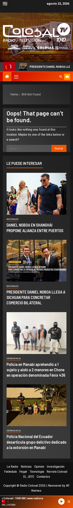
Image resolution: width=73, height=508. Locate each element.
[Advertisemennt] (36, 48)
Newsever (54, 485)
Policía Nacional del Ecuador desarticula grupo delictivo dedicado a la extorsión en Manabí (36, 442)
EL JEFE (28, 476)
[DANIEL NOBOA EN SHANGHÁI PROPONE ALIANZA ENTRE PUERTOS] (36, 194)
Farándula (10, 471)
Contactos (43, 476)
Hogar (23, 471)
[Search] (60, 76)
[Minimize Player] (69, 501)
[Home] (7, 76)
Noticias (26, 466)
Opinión (39, 466)
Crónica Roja (14, 359)
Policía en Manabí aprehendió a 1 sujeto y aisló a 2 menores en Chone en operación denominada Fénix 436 (36, 370)
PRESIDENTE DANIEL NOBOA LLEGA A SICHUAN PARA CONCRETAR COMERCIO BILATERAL (36, 297)
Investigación (55, 466)
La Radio (12, 466)
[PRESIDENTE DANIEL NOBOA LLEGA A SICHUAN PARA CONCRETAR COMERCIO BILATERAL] (36, 261)
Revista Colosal (57, 471)
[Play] (61, 502)
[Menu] (16, 76)
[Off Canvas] (5, 3)
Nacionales (13, 219)
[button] (16, 76)
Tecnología (37, 471)
